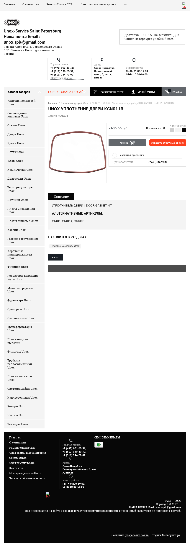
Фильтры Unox (18, 351)
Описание (61, 196)
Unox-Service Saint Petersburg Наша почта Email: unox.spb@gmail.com (32, 36)
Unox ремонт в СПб (22, 463)
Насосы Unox (16, 415)
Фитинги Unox (17, 266)
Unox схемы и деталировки (98, 4)
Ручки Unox (15, 143)
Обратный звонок (61, 78)
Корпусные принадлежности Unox (19, 254)
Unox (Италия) (157, 162)
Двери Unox (15, 134)
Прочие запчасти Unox (19, 377)
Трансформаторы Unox (19, 328)
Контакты (16, 468)
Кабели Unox (16, 230)
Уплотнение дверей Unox (21, 102)
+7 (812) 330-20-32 (61, 71)
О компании (30, 4)
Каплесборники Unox (22, 397)
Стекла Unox (16, 125)
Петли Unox (15, 152)
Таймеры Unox (17, 424)
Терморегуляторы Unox (20, 189)
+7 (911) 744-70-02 (61, 74)
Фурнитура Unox (19, 300)
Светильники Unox (21, 318)
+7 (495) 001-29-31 (61, 67)
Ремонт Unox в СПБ (59, 4)
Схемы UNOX (18, 458)
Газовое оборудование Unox (23, 240)
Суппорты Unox (18, 309)
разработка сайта (137, 535)
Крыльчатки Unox (20, 169)
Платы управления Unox (21, 210)
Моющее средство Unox (25, 473)
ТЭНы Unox (15, 161)
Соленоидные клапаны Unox (17, 114)
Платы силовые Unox (22, 221)
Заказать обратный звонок (27, 478)
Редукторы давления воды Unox (22, 277)
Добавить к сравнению (131, 154)
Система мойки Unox (22, 388)
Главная (9, 4)
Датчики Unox (17, 200)
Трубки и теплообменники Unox (19, 363)
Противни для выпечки (17, 341)
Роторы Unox (16, 406)
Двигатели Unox (19, 178)
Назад (55, 257)
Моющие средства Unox (20, 289)
